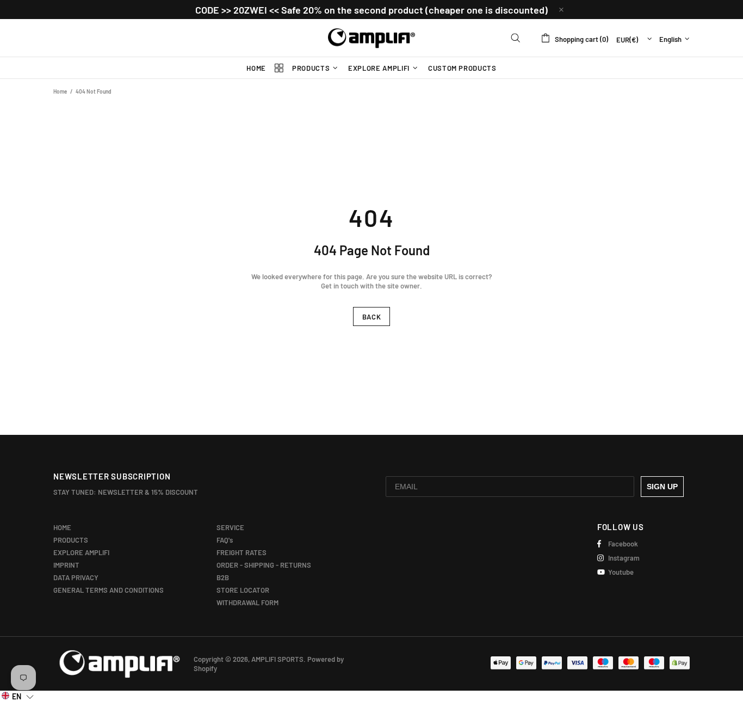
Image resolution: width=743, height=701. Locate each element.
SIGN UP (662, 486)
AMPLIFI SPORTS (371, 38)
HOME (62, 527)
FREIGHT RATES (241, 552)
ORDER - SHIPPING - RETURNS (263, 565)
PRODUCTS (70, 540)
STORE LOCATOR (242, 590)
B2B (222, 577)
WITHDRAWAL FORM (247, 602)
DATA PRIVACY (75, 577)
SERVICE (230, 527)
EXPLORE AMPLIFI (81, 552)
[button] (17, 696)
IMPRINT (66, 565)
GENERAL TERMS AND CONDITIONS (108, 590)
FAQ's (224, 540)
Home (60, 91)
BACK (371, 316)
